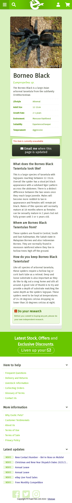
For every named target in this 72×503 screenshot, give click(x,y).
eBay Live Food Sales (22, 477)
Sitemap (51, 499)
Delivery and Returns (16, 378)
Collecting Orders (14, 388)
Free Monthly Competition (24, 482)
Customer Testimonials (17, 420)
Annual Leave (17, 467)
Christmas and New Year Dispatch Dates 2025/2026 (38, 462)
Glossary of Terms (15, 393)
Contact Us (11, 398)
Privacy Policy (12, 440)
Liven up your (34, 350)
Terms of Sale (12, 435)
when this (38, 150)
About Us (10, 425)
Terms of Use (12, 430)
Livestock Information (16, 383)
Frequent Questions (15, 373)
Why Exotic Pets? (14, 415)
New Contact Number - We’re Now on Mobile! (35, 457)
